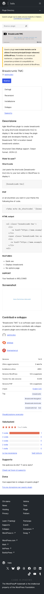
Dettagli (8, 89)
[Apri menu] (40, 3)
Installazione (10, 101)
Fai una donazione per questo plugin (17, 487)
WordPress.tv (9, 533)
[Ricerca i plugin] (26, 26)
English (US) (37, 389)
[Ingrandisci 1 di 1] (39, 292)
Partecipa (27, 521)
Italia (10, 563)
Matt (5, 544)
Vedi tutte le (37, 453)
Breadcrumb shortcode (33, 403)
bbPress (6, 548)
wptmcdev (9, 74)
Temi (25, 505)
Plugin (25, 509)
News (4, 505)
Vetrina (26, 501)
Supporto (8, 113)
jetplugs (10, 343)
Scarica (7, 81)
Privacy (5, 513)
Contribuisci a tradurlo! (22, 18)
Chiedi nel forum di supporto (14, 470)
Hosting (5, 509)
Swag (26, 533)
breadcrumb (36, 394)
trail (39, 408)
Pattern (26, 513)
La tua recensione (9, 453)
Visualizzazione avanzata (12, 414)
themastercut (12, 350)
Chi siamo (6, 501)
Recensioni (9, 95)
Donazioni (28, 529)
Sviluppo (8, 107)
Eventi (25, 525)
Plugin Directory (8, 10)
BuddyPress (8, 552)
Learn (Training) (8, 521)
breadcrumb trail (31, 408)
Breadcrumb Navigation (33, 398)
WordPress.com (10, 540)
